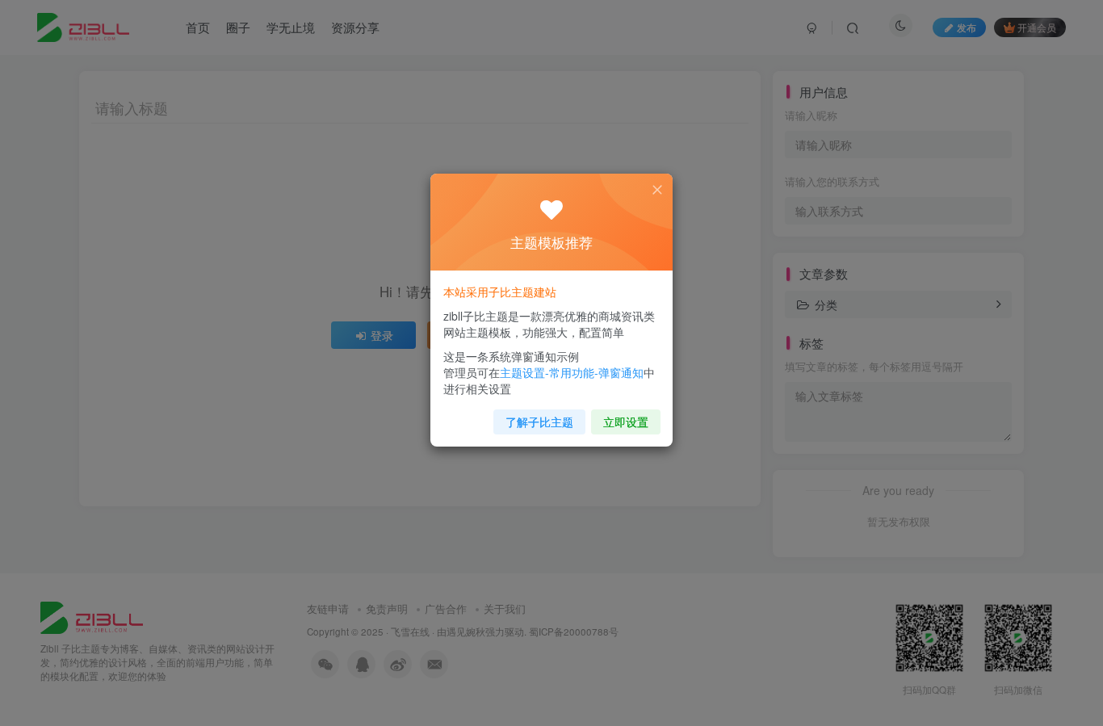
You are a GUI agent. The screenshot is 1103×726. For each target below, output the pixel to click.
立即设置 (625, 421)
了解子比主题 (539, 421)
